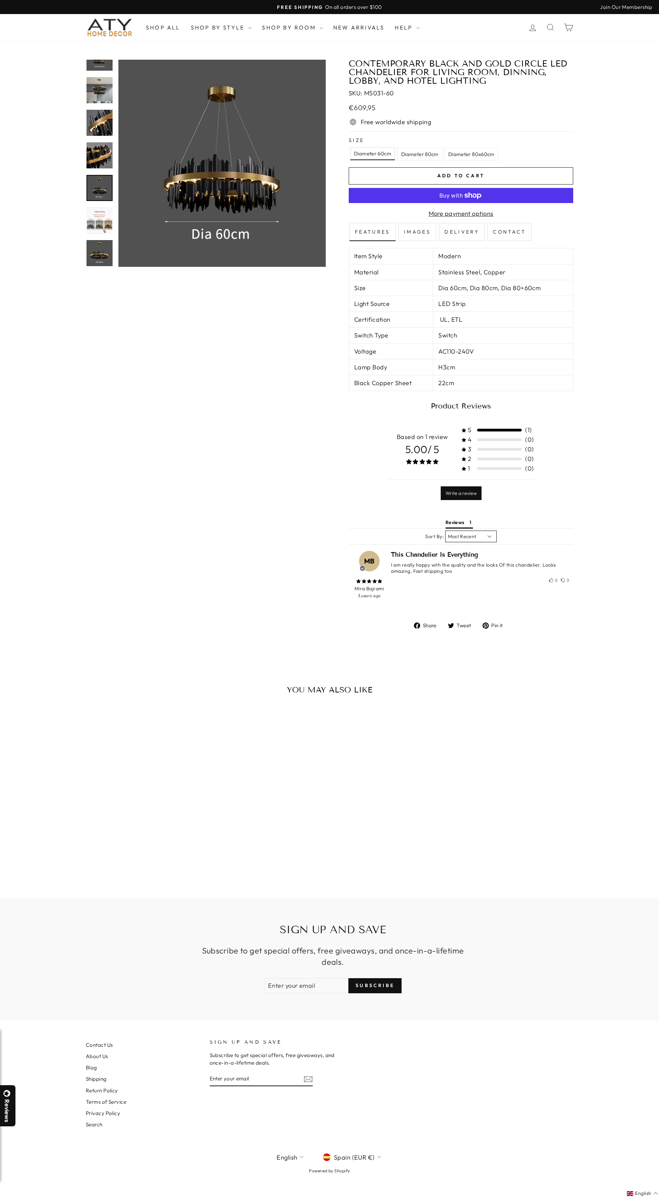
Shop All (163, 27)
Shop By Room (290, 27)
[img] (369, 581)
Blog (91, 1067)
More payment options (461, 213)
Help (405, 27)
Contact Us (99, 1045)
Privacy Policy (103, 1113)
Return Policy (102, 1090)
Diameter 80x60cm (471, 154)
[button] (658, 1196)
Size (356, 140)
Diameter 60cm (372, 153)
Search (94, 1124)
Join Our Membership (626, 7)
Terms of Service (106, 1102)
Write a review (461, 493)
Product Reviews (461, 406)
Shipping (96, 1079)
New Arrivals (358, 27)
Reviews (7, 1110)
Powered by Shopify (329, 1170)
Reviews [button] (455, 522)
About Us (97, 1056)
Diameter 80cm (420, 154)
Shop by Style (219, 27)
